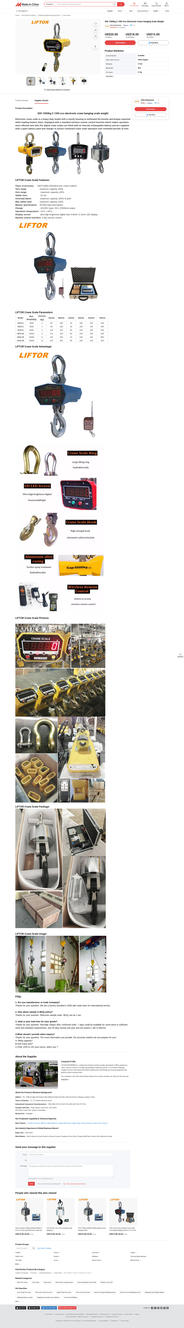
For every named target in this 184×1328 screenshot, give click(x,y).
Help (130, 11)
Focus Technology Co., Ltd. (77, 1321)
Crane (95, 1123)
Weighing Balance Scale (25, 1297)
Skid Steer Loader (69, 1123)
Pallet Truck (19, 1256)
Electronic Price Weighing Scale (130, 1292)
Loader (132, 1253)
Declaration (114, 1321)
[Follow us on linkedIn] (167, 1308)
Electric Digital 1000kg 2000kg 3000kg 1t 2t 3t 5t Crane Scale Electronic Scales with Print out (29, 1230)
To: (26, 1160)
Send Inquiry (120, 43)
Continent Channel (116, 1314)
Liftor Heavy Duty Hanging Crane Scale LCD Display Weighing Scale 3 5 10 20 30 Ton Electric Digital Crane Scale (122, 1230)
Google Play (34, 1308)
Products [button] (49, 4)
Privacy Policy (125, 1321)
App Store (20, 1308)
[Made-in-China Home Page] (27, 4)
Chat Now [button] (154, 43)
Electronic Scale (22, 1282)
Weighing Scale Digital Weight (154, 1292)
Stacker (89, 1123)
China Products (59, 1314)
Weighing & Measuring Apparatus (49, 15)
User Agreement (103, 1321)
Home (17, 15)
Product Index (128, 1314)
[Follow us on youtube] (161, 1308)
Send (31, 1184)
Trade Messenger (49, 1308)
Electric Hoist (96, 1260)
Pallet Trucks (81, 1123)
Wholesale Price (104, 1314)
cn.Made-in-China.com (112, 1316)
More (17, 1301)
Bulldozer (95, 1256)
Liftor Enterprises (115, 25)
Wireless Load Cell (106, 1282)
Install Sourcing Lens (68, 1308)
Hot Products (49, 1314)
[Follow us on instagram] (158, 1308)
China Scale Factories (83, 1292)
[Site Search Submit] (121, 4)
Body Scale (47, 1282)
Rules (167, 11)
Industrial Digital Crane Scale (86, 1282)
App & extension (142, 11)
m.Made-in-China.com (97, 1316)
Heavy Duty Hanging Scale (64, 1282)
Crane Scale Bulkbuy (70, 1297)
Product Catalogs (45, 1248)
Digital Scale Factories (64, 1292)
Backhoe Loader (57, 1123)
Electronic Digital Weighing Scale (105, 1292)
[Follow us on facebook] (152, 1308)
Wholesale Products (92, 1314)
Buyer (120, 11)
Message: (24, 1166)
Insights (137, 1314)
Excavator (36, 1123)
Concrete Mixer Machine (138, 1256)
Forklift (29, 1123)
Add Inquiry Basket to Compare (58, 89)
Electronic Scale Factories (43, 1292)
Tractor (104, 1123)
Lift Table (18, 1260)
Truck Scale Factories (24, 1292)
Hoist (99, 1123)
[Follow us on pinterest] (164, 1308)
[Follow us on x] (155, 1308)
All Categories (22, 11)
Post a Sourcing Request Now (74, 1184)
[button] (114, 4)
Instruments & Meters (29, 15)
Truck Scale (35, 1282)
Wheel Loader (45, 1123)
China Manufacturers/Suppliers (75, 1314)
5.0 (143, 103)
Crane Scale (66, 15)
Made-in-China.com (82, 1316)
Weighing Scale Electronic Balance (48, 1297)
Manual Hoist (134, 1260)
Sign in (166, 6)
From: (25, 1155)
